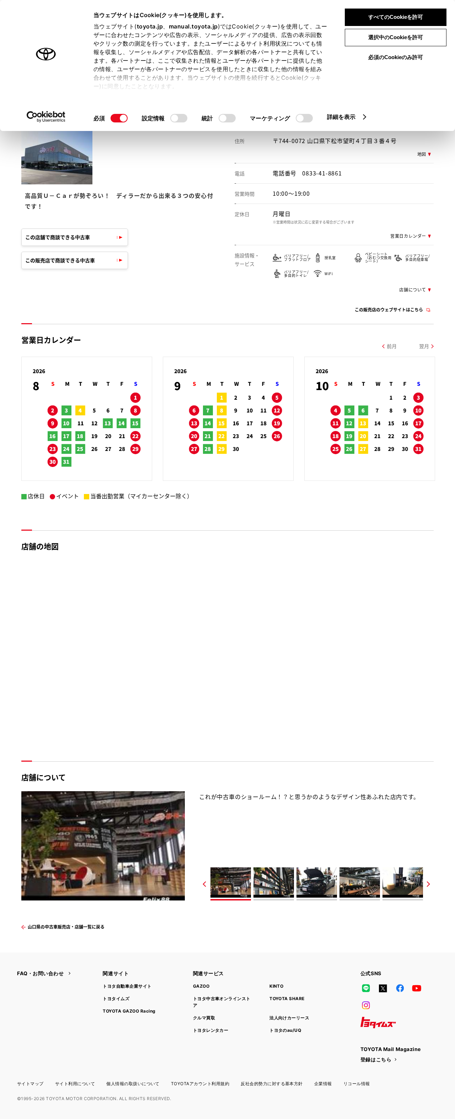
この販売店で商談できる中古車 (60, 260)
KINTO (276, 986)
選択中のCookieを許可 (395, 37)
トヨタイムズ (116, 998)
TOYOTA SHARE (287, 998)
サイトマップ (30, 1083)
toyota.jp (150, 26)
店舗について (412, 290)
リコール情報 (356, 1083)
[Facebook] (400, 988)
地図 (421, 154)
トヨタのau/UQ (285, 1030)
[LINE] (366, 988)
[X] (383, 988)
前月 (392, 346)
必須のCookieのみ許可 (395, 57)
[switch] (178, 118)
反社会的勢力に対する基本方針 (272, 1083)
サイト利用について (75, 1083)
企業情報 (323, 1083)
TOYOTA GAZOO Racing (129, 1011)
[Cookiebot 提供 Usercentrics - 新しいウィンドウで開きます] (46, 116)
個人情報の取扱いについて (133, 1083)
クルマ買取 (204, 1017)
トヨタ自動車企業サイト (127, 986)
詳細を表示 (341, 116)
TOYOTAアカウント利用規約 (200, 1083)
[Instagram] (366, 1005)
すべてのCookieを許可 (395, 17)
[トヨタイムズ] (378, 1022)
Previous (204, 884)
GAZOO (201, 986)
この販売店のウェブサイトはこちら (389, 309)
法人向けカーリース (289, 1017)
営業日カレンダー (408, 236)
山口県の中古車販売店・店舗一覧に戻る (66, 927)
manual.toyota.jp (193, 26)
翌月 (424, 346)
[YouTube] (417, 988)
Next (428, 884)
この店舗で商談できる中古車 (57, 237)
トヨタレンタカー (211, 1030)
